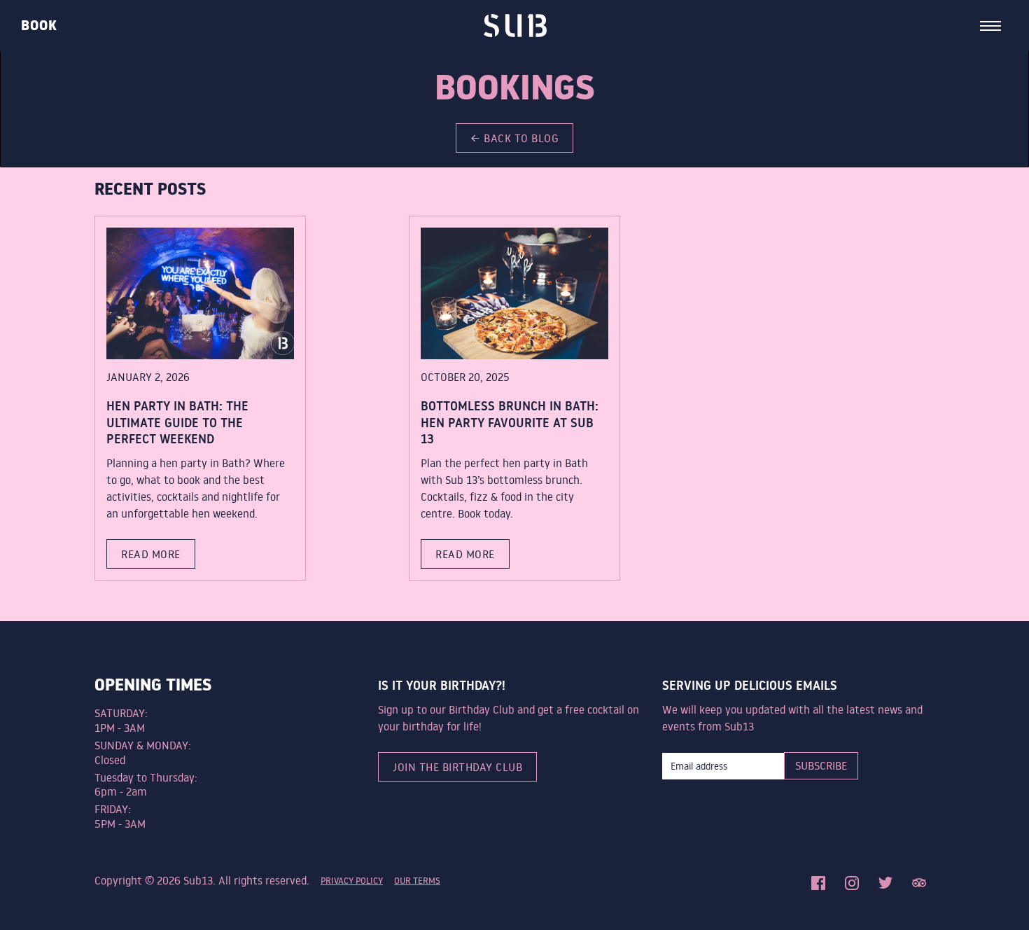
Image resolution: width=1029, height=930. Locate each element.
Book (39, 26)
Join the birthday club (457, 767)
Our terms (417, 880)
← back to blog (514, 138)
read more (151, 554)
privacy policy (352, 880)
